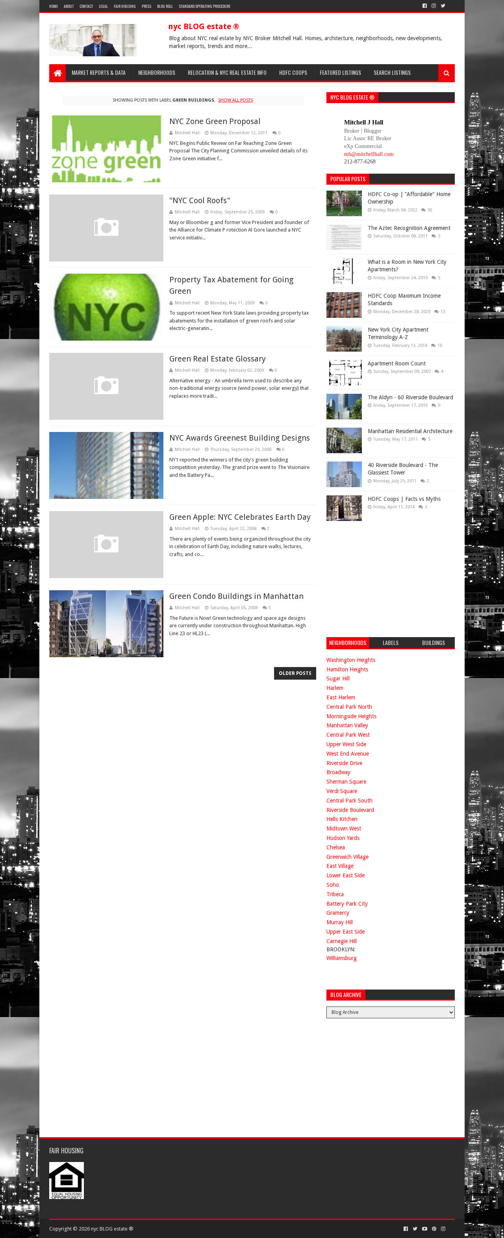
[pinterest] (434, 1229)
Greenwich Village (347, 857)
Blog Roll (165, 6)
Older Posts (295, 673)
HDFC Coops (293, 72)
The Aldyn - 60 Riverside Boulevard (410, 397)
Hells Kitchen (342, 819)
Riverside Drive (344, 763)
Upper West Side (346, 744)
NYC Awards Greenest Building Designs (239, 438)
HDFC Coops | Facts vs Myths (404, 499)
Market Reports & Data (99, 72)
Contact (86, 6)
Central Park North (349, 707)
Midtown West (343, 828)
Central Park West (348, 735)
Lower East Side (345, 875)
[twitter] (443, 6)
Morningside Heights (351, 716)
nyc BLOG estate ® (203, 26)
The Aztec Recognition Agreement (409, 228)
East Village (340, 866)
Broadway (338, 772)
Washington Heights (350, 660)
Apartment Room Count (397, 363)
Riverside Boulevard (350, 810)
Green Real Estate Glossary (217, 358)
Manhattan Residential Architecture (410, 431)
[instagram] (433, 6)
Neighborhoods (156, 72)
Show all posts (235, 100)
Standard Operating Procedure (204, 6)
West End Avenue (347, 754)
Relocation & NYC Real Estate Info (227, 72)
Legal (103, 6)
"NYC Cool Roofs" (199, 200)
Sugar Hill (338, 678)
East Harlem (340, 697)
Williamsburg (341, 958)
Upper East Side (345, 931)
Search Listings (392, 72)
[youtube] (425, 1229)
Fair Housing (125, 6)
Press (146, 6)
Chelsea (335, 847)
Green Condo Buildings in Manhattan (236, 596)
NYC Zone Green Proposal (215, 121)
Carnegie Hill (341, 941)
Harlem (334, 688)
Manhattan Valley (347, 725)
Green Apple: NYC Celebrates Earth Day (240, 517)
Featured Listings (340, 72)
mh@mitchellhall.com (369, 154)
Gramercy (337, 913)
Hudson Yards (342, 838)
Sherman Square (346, 781)
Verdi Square (341, 791)
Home (53, 6)
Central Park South (349, 800)
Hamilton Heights (347, 669)
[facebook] (424, 6)
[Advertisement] (385, 578)
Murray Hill (339, 922)
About (69, 6)
